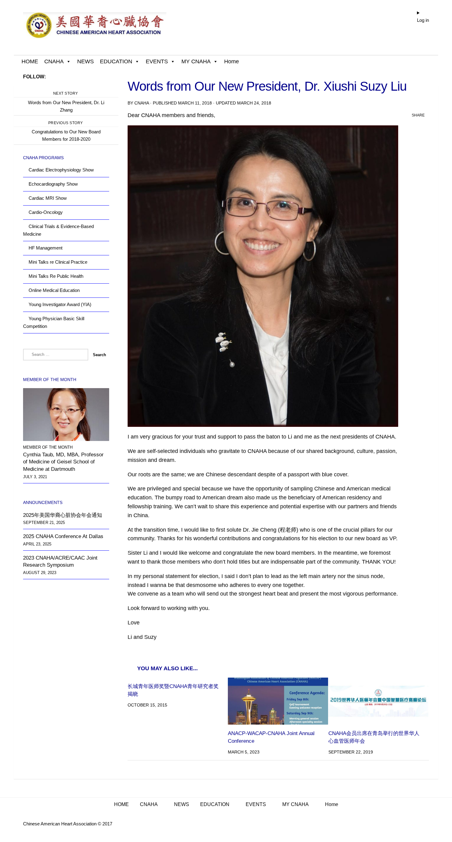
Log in (423, 20)
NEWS (85, 61)
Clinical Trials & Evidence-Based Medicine (58, 230)
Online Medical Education (54, 290)
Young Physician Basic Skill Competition (53, 322)
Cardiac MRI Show (48, 198)
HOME (30, 61)
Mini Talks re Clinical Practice (58, 262)
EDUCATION (116, 61)
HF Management (45, 247)
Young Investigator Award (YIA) (60, 304)
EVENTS (157, 61)
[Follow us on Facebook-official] (105, 76)
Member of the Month (48, 447)
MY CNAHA (196, 61)
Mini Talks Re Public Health (56, 276)
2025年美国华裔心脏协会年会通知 (62, 515)
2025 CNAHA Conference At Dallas (63, 536)
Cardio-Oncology (46, 212)
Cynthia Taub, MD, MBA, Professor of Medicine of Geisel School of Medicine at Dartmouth (63, 462)
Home (231, 61)
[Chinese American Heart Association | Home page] (94, 27)
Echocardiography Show (53, 184)
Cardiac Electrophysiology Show (61, 169)
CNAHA (54, 61)
